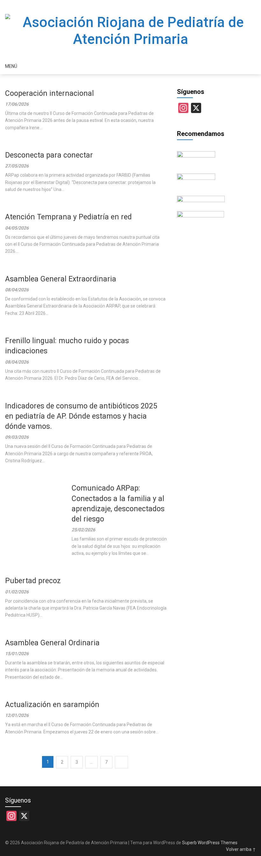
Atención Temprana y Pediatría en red (68, 217)
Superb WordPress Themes (209, 842)
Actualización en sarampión (52, 704)
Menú (11, 66)
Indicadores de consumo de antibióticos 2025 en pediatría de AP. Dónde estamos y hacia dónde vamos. (81, 416)
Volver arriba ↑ (241, 849)
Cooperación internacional (49, 93)
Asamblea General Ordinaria (52, 643)
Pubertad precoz (33, 581)
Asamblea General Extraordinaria (60, 279)
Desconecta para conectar (49, 155)
